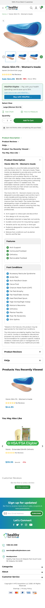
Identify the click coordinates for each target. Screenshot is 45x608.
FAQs (4, 145)
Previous (2, 446)
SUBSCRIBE (36, 513)
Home (4, 14)
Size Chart (9, 112)
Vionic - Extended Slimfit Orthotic (20, 449)
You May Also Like (10, 153)
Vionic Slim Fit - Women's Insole (21, 14)
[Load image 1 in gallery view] (10, 57)
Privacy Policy (26, 589)
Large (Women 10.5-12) (12, 107)
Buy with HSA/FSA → (22, 97)
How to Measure (31, 112)
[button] (3, 8)
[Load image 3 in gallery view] (33, 57)
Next (42, 446)
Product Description (11, 138)
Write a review (22, 487)
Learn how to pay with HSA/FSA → (17, 93)
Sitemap (16, 589)
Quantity (6, 116)
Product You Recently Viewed (15, 149)
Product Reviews (9, 142)
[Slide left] (3, 56)
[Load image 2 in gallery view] (22, 57)
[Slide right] (41, 56)
